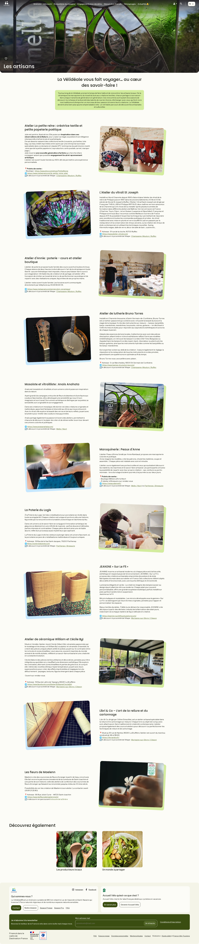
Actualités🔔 (143, 4)
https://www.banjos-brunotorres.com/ (118, 365)
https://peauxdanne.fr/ (111, 483)
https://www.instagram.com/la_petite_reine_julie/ (47, 173)
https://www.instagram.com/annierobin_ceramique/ (48, 289)
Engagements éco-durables (89, 4)
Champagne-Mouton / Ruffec (68, 175)
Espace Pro (59, 908)
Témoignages (130, 4)
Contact (16, 908)
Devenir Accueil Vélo (130, 904)
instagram (79, 890)
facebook (92, 890)
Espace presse (104, 936)
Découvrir (47, 4)
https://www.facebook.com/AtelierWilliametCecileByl (49, 684)
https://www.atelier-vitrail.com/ (115, 234)
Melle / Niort (61, 429)
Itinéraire (37, 4)
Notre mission (31, 908)
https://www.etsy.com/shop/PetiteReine (51, 171)
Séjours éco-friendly (113, 4)
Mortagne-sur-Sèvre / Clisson (144, 618)
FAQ (68, 908)
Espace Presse (46, 908)
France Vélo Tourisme (181, 936)
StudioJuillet (166, 936)
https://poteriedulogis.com (38, 543)
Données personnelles (119, 936)
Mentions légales (136, 936)
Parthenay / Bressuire (154, 486)
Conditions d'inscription (170, 922)
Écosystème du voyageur (64, 4)
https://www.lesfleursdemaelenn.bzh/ (43, 797)
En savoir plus (110, 904)
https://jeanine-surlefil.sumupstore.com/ (119, 616)
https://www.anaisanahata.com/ (40, 426)
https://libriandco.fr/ (110, 737)
